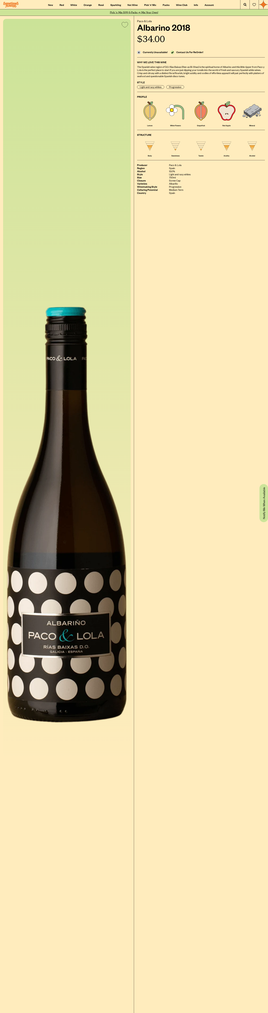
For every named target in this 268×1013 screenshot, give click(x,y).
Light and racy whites (150, 87)
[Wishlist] (254, 4)
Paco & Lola (144, 21)
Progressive (175, 87)
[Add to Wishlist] (124, 25)
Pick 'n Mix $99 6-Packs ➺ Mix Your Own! (134, 12)
